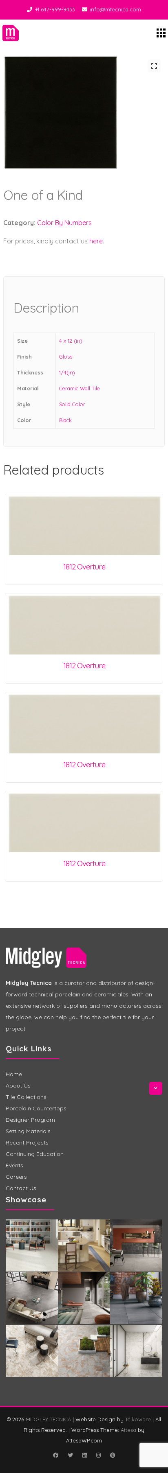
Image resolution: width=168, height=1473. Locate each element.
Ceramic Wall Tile (79, 388)
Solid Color (72, 404)
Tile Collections (26, 1097)
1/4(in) (67, 372)
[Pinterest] (112, 1455)
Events (14, 1165)
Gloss (65, 356)
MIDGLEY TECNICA (48, 1419)
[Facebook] (55, 1455)
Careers (16, 1176)
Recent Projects (27, 1142)
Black (65, 420)
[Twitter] (70, 1455)
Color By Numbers (64, 223)
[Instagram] (98, 1455)
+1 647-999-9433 (55, 9)
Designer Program (30, 1119)
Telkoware (138, 1419)
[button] (154, 65)
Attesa (128, 1430)
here (96, 241)
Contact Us (21, 1188)
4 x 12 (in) (70, 340)
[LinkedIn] (84, 1455)
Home (14, 1074)
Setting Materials (28, 1131)
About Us (18, 1085)
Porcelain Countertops (36, 1108)
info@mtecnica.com (115, 9)
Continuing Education (35, 1154)
